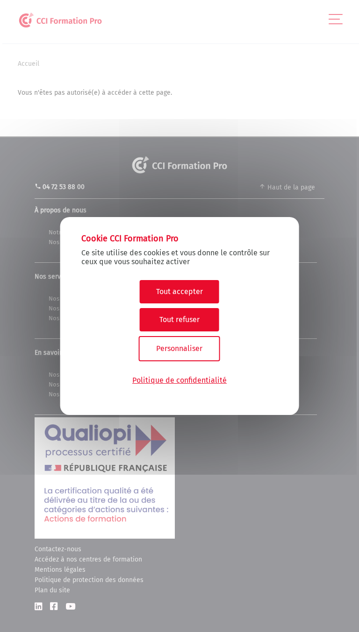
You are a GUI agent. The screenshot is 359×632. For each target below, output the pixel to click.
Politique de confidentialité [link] (179, 380)
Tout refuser (179, 319)
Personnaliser (179, 348)
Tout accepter (179, 291)
